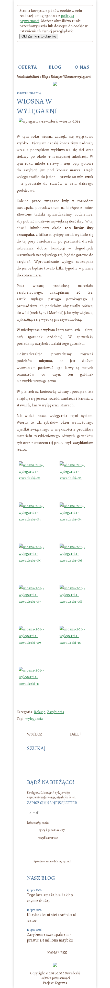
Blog (45, 76)
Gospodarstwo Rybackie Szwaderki (53, 50)
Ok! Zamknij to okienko (38, 36)
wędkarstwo (48, 837)
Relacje (56, 76)
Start (35, 76)
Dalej (75, 734)
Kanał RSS (57, 953)
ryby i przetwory (51, 829)
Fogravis (61, 983)
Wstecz (34, 734)
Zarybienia (55, 711)
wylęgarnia (34, 718)
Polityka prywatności (55, 978)
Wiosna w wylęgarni (77, 76)
